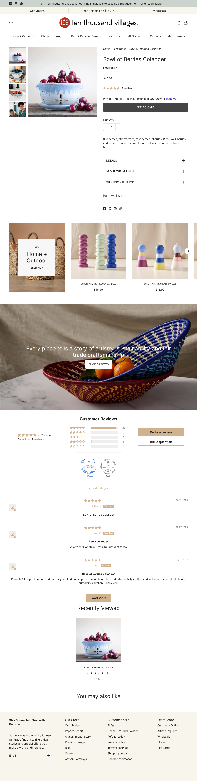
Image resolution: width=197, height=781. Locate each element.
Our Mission (72, 725)
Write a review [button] (161, 432)
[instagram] (16, 4)
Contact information (120, 759)
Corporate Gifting (168, 725)
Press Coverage (75, 742)
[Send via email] (115, 208)
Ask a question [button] (161, 442)
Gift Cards (163, 747)
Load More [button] (98, 598)
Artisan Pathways (76, 759)
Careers (70, 753)
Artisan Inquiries (167, 731)
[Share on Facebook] (104, 208)
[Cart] (186, 23)
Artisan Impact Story (78, 736)
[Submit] (48, 755)
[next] (188, 251)
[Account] (179, 23)
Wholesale (163, 736)
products (120, 48)
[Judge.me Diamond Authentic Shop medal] (89, 466)
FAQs (111, 725)
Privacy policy (116, 742)
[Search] (11, 23)
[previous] (9, 257)
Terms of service (118, 747)
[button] (111, 88)
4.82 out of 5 (46, 435)
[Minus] (105, 127)
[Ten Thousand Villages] (98, 22)
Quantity (108, 119)
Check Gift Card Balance (123, 731)
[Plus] (117, 127)
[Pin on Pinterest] (110, 208)
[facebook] (10, 4)
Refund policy (116, 736)
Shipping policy (117, 753)
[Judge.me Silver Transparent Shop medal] (108, 466)
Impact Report (74, 731)
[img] (92, 500)
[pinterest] (21, 4)
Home (106, 48)
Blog (68, 747)
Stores (161, 742)
